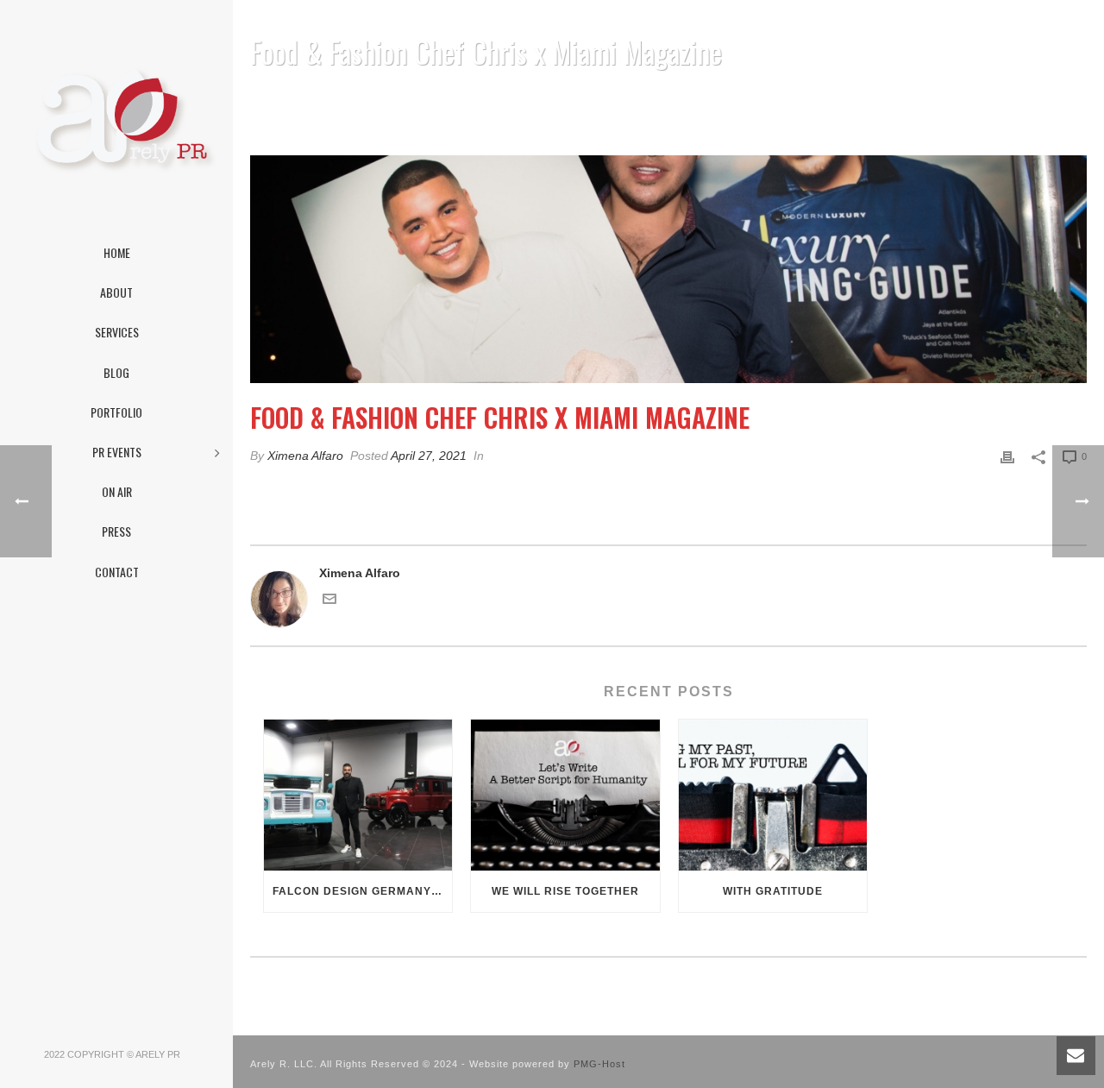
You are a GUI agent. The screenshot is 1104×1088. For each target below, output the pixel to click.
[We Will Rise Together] (565, 795)
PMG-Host (599, 1064)
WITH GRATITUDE (773, 891)
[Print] (1007, 456)
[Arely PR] (116, 121)
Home (717, 96)
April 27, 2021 (429, 455)
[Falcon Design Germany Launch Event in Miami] (358, 795)
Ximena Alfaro (305, 455)
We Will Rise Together (565, 891)
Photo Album (779, 96)
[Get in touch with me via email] (329, 601)
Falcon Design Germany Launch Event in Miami (362, 891)
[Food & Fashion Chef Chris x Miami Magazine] (668, 269)
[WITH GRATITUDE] (773, 795)
